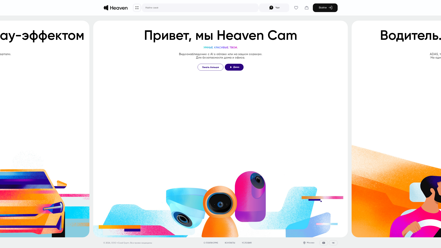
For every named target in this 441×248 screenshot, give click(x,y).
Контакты (230, 243)
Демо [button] (236, 67)
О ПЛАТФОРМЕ (211, 243)
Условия (247, 243)
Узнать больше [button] (210, 67)
